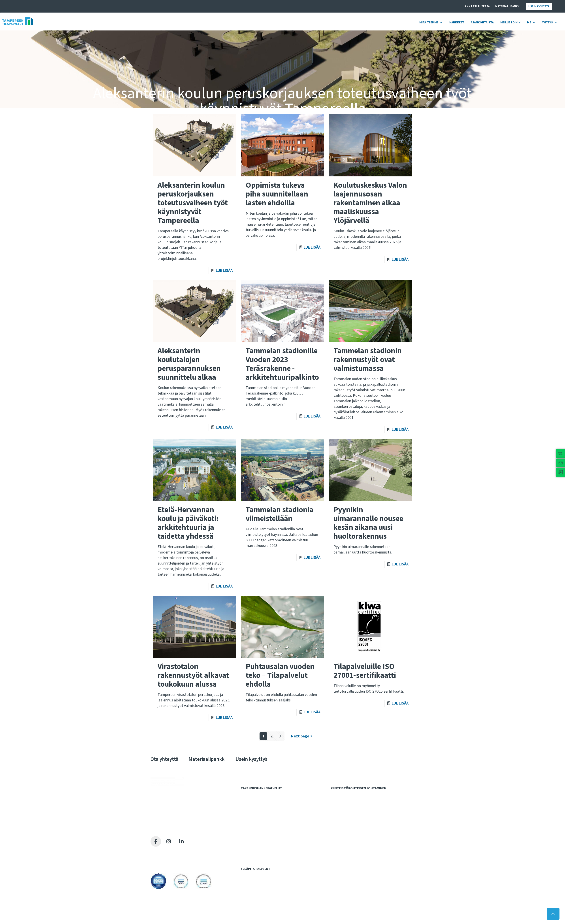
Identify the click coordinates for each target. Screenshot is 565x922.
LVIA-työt (250, 889)
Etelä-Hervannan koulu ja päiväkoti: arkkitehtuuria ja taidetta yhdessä (188, 523)
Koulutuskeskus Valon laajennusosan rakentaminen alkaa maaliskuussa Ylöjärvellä (370, 203)
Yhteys (547, 22)
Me (529, 22)
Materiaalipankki (507, 6)
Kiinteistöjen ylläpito (257, 875)
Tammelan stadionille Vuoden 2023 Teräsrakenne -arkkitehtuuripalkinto (282, 364)
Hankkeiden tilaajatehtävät (261, 799)
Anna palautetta (477, 6)
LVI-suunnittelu (253, 831)
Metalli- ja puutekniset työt (261, 884)
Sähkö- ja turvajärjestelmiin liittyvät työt (270, 894)
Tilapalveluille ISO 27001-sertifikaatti (364, 671)
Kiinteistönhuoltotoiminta (260, 898)
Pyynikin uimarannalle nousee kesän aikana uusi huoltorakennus (368, 523)
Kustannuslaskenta (256, 813)
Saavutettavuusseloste (168, 862)
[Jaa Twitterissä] (168, 841)
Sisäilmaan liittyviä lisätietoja (353, 836)
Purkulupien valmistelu (259, 827)
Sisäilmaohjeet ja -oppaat (350, 831)
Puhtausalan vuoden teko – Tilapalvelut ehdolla (280, 675)
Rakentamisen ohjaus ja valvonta (265, 850)
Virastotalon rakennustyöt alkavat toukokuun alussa (193, 675)
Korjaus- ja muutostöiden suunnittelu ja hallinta (364, 809)
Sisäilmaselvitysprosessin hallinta (356, 827)
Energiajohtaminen (346, 818)
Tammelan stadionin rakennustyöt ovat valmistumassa (367, 359)
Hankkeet (456, 22)
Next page (300, 736)
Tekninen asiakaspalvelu (259, 903)
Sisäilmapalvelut (344, 822)
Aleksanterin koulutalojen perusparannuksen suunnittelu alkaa (189, 364)
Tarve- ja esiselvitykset (259, 804)
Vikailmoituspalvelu (256, 907)
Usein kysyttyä (539, 6)
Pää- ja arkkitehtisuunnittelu (262, 822)
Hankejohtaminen (255, 795)
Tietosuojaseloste (164, 857)
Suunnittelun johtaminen (260, 845)
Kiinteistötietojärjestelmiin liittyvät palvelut (362, 804)
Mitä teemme (428, 22)
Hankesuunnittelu (255, 809)
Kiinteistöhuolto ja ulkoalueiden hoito (358, 813)
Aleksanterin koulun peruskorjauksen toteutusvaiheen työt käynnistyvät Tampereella (193, 203)
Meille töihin (510, 22)
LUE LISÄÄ (224, 270)
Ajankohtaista (482, 22)
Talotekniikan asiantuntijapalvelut (266, 854)
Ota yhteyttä (165, 759)
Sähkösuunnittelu (255, 836)
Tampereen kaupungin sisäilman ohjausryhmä (364, 841)
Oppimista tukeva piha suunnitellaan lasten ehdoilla (277, 194)
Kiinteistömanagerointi (349, 799)
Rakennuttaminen (255, 841)
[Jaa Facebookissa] (156, 841)
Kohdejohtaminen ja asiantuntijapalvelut (362, 795)
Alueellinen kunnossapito (260, 880)
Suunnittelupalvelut (256, 818)
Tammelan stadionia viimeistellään (279, 514)
